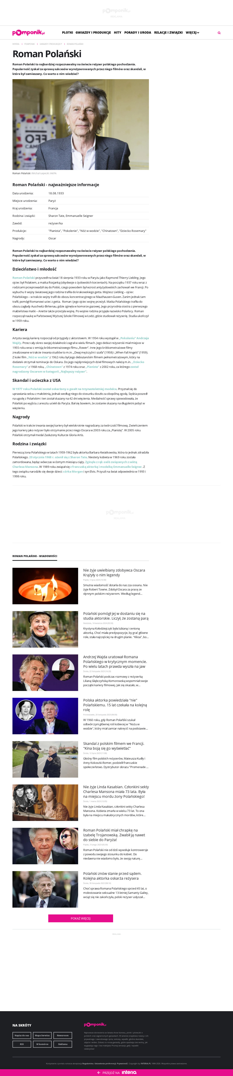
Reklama (62, 1044)
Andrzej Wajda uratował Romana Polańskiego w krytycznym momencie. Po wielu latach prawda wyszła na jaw (115, 661)
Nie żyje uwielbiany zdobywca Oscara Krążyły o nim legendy (114, 572)
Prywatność (122, 1063)
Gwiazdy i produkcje (93, 32)
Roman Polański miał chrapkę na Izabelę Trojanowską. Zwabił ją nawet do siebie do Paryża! (114, 835)
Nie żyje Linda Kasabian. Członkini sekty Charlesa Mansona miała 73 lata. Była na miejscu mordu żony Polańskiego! (116, 791)
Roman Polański (23, 278)
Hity (117, 32)
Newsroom (63, 1035)
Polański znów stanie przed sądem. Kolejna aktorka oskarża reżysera (112, 876)
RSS (22, 1044)
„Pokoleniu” (127, 338)
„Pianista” (92, 367)
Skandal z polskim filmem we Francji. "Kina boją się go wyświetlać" (113, 746)
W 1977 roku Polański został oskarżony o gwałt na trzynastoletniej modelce (64, 389)
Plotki (67, 32)
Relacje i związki (168, 32)
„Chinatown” (54, 367)
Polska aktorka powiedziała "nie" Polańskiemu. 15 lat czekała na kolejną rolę (115, 705)
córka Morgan (73, 471)
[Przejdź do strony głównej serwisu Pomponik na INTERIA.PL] (28, 32)
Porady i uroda (137, 32)
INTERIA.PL (146, 1063)
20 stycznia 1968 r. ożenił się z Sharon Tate (58, 457)
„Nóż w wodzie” (38, 357)
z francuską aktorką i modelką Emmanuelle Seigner (106, 467)
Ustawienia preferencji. (105, 1063)
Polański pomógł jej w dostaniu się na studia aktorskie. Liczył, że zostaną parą (116, 616)
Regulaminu (87, 1063)
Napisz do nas (22, 1035)
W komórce (42, 1044)
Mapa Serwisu (42, 1035)
